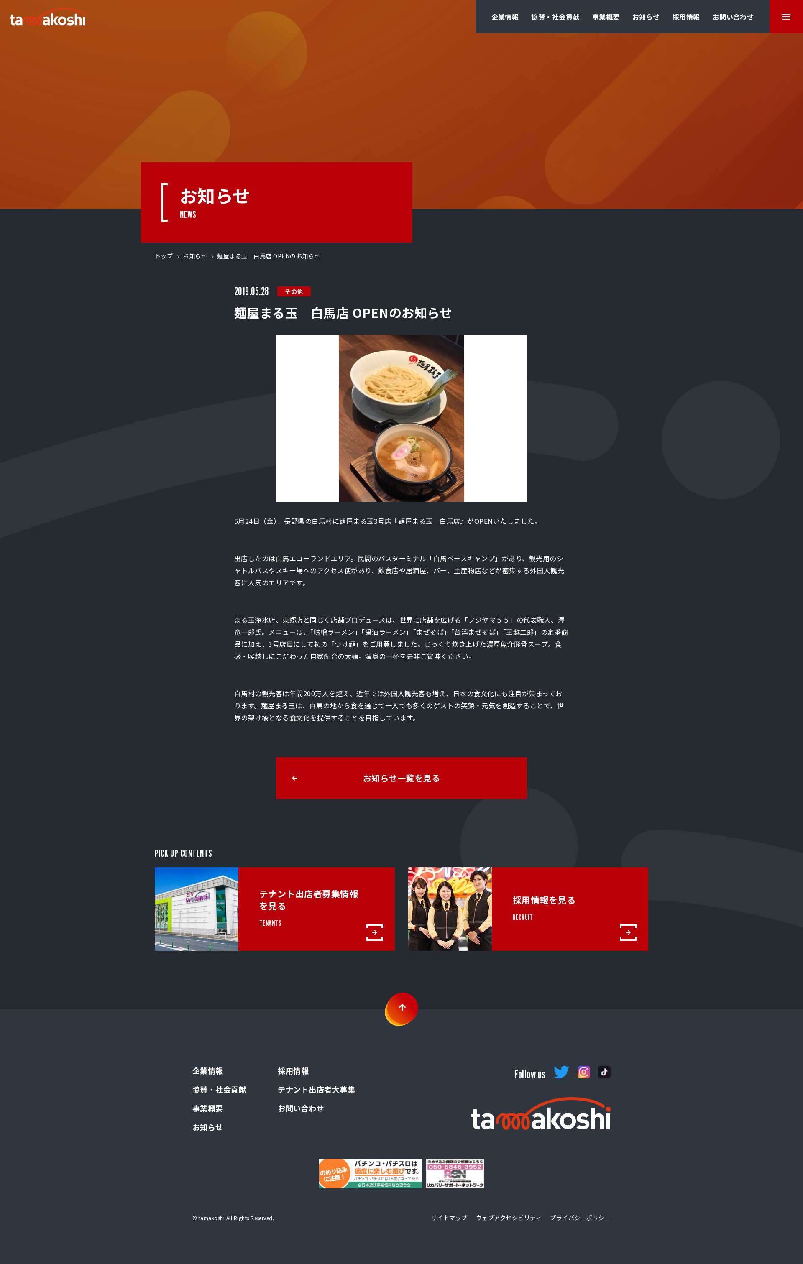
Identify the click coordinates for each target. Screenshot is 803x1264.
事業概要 (606, 17)
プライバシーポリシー (580, 1217)
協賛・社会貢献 (555, 17)
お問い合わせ (733, 17)
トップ (164, 256)
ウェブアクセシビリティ (509, 1217)
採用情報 (686, 17)
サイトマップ (449, 1217)
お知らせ (646, 17)
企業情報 (505, 17)
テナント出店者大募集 (316, 1089)
